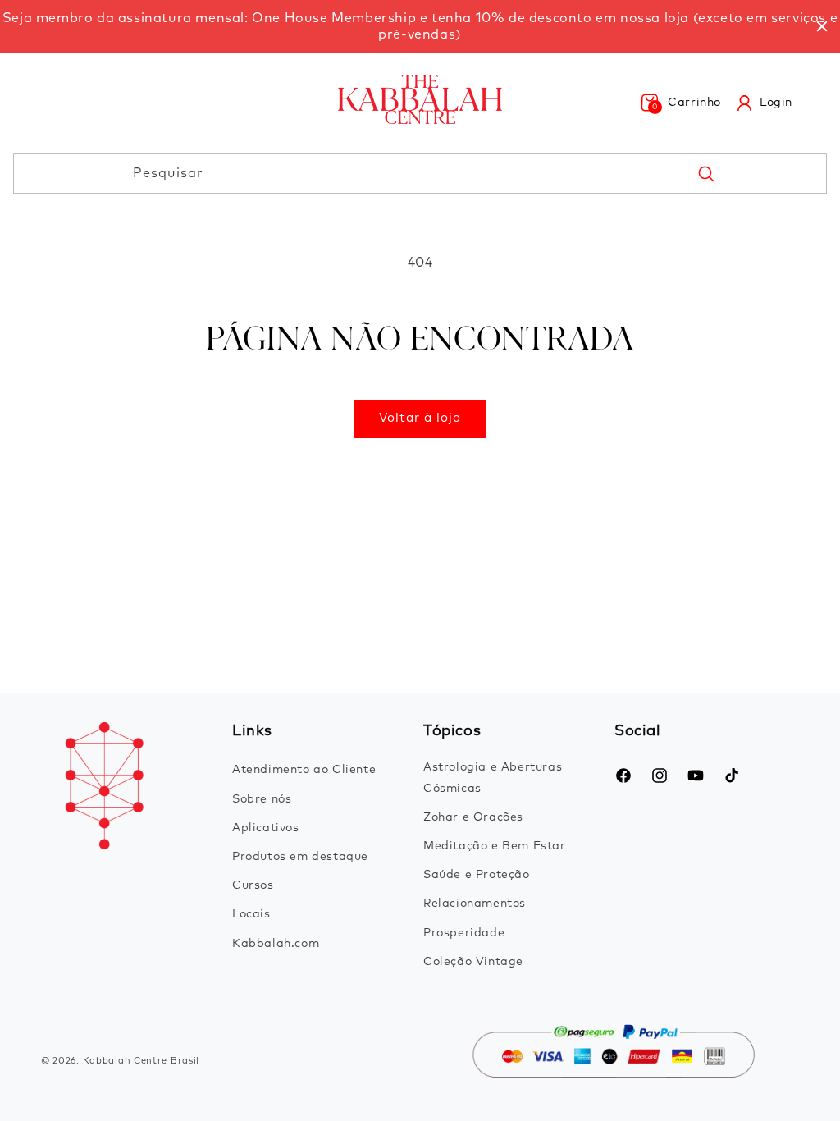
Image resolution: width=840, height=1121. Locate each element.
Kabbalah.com (275, 943)
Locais (251, 914)
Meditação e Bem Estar (494, 846)
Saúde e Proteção (476, 875)
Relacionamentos (474, 903)
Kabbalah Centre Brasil (141, 1060)
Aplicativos (265, 828)
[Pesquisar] (705, 173)
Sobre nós (261, 799)
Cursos (253, 885)
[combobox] (420, 173)
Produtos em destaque (300, 856)
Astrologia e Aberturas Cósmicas (492, 778)
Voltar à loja (420, 418)
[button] (680, 103)
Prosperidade (463, 933)
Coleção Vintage (473, 962)
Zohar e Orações (473, 817)
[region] (420, 26)
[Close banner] (822, 26)
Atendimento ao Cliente (304, 770)
